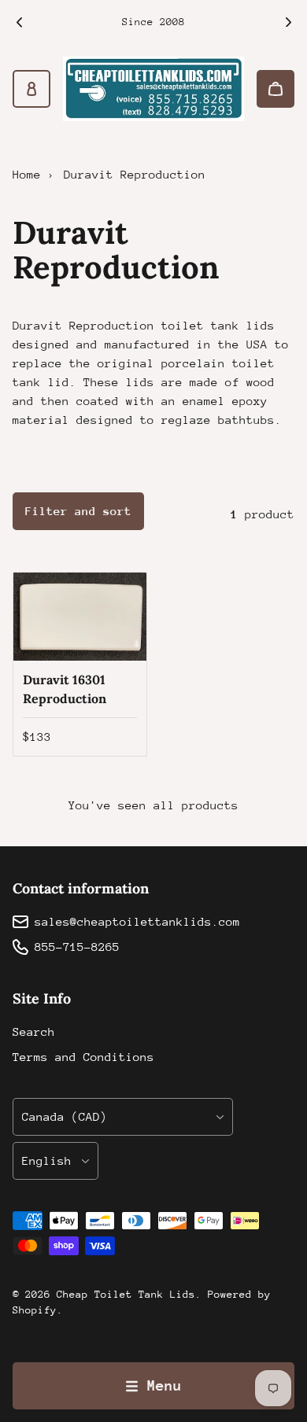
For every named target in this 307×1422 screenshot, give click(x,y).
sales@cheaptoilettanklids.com (137, 921)
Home (27, 174)
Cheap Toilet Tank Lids (126, 1294)
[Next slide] (288, 22)
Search (34, 1031)
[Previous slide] (19, 22)
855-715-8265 (77, 946)
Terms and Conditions (83, 1056)
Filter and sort (78, 511)
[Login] (31, 89)
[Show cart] (275, 89)
